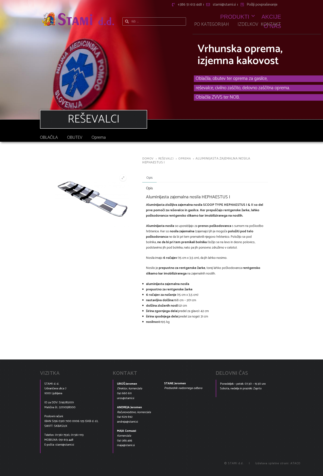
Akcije (271, 17)
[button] (123, 177)
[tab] (149, 177)
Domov (148, 158)
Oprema (99, 137)
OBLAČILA (49, 137)
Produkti (234, 17)
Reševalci (166, 158)
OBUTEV (74, 137)
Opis (149, 178)
